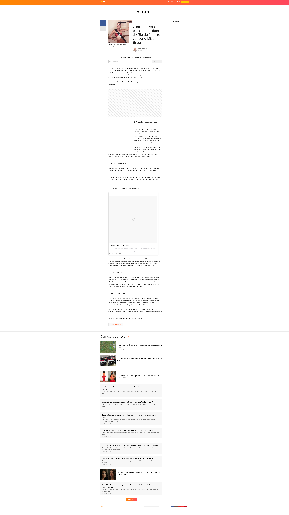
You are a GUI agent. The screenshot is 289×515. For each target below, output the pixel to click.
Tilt (159, 6)
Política (122, 6)
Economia (132, 6)
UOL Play (143, 1)
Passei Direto (132, 1)
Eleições (112, 6)
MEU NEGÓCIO (125, 1)
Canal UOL (166, 6)
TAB (174, 6)
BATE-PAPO (118, 1)
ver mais (130, 499)
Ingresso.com (112, 1)
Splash (146, 6)
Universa (151, 6)
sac (168, 1)
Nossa (171, 6)
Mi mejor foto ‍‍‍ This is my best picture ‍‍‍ (120, 245)
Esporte (141, 6)
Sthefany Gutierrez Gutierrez (137, 248)
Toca (180, 6)
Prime (177, 6)
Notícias (117, 6)
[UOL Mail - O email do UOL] (172, 2)
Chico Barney (141, 48)
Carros (127, 6)
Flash (108, 6)
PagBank (138, 1)
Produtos (103, 6)
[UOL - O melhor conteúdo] (103, 2)
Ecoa (162, 6)
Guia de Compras (187, 6)
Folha (137, 6)
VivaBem (156, 6)
